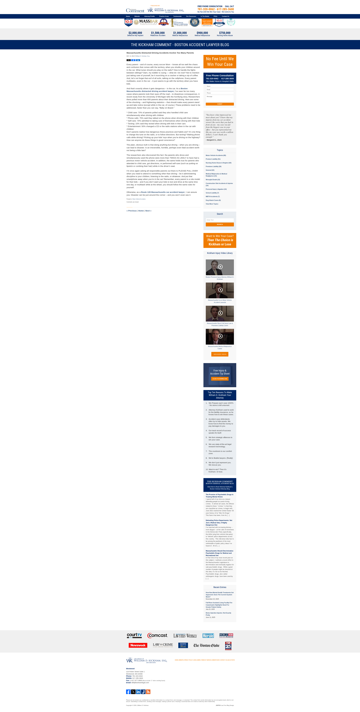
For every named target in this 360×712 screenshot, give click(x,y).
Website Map (215, 660)
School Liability (212, 193)
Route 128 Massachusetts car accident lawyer (163, 192)
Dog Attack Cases (213, 200)
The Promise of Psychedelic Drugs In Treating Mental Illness (219, 496)
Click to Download (220, 379)
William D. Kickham (143, 705)
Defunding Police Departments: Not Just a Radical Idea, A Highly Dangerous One (219, 522)
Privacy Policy (188, 660)
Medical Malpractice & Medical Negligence (216, 175)
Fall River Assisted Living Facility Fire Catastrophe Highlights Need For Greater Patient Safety (219, 605)
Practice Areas (164, 16)
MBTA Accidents (213, 196)
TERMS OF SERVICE (206, 660)
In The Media (205, 16)
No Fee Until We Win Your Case (220, 62)
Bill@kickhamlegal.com (140, 683)
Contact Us (225, 16)
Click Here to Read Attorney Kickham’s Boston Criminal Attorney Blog (219, 488)
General (210, 170)
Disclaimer (197, 660)
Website (137, 16)
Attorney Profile (149, 16)
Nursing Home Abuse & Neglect (218, 163)
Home (128, 16)
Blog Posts (231, 660)
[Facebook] (128, 691)
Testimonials (177, 16)
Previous (132, 211)
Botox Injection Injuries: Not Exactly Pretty (218, 614)
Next (148, 211)
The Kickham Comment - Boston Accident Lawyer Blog (155, 9)
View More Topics (212, 204)
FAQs (215, 16)
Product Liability (213, 159)
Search (220, 224)
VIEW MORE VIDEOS (219, 354)
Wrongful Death (213, 179)
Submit (219, 104)
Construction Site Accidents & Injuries (219, 184)
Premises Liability (213, 166)
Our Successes (191, 16)
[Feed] (148, 691)
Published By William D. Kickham (216, 9)
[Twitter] (133, 691)
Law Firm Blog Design (225, 705)
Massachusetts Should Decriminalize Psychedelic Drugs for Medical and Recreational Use (219, 553)
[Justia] (143, 691)
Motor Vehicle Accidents (139, 199)
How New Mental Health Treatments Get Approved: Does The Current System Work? (220, 595)
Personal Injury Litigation (216, 189)
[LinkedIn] (138, 691)
